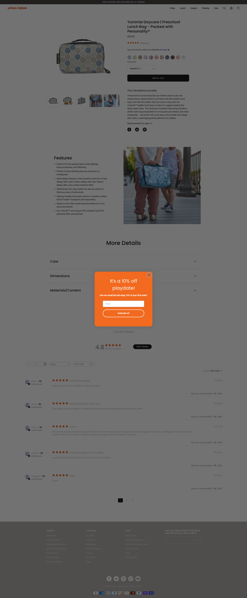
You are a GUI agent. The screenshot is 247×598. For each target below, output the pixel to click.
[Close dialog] (149, 275)
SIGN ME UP (123, 313)
